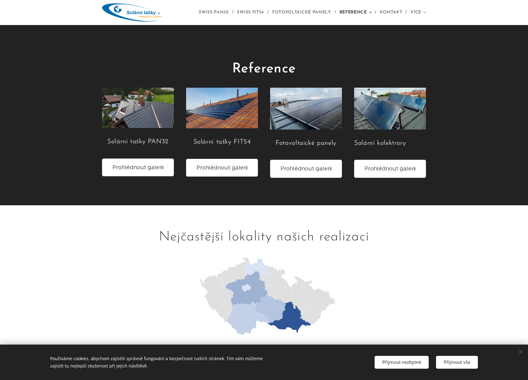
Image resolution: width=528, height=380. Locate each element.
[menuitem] (215, 12)
